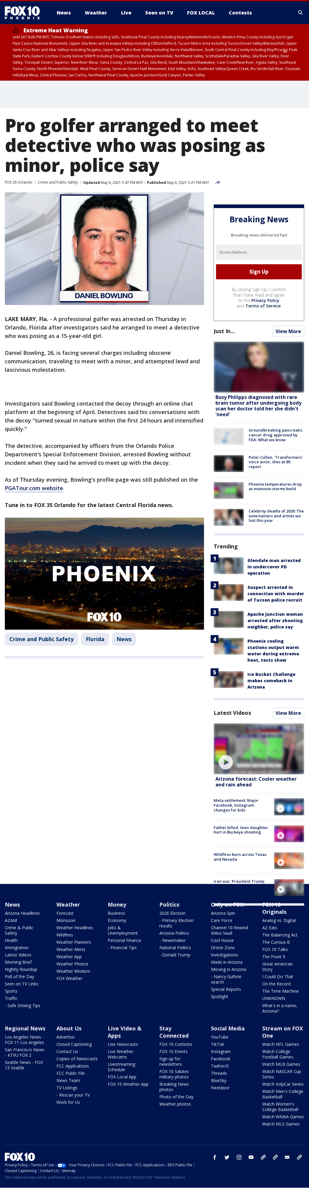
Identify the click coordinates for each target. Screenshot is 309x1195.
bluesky (275, 1157)
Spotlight (219, 996)
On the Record (276, 984)
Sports (11, 991)
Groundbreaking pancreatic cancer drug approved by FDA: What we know (276, 434)
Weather (68, 904)
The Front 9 (273, 956)
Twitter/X (220, 1066)
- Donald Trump (174, 955)
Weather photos (175, 1104)
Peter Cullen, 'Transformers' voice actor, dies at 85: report (276, 462)
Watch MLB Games (281, 1064)
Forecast (65, 913)
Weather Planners (73, 942)
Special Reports (226, 989)
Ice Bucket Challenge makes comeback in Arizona (271, 680)
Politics (169, 904)
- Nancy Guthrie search (226, 979)
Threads (219, 1073)
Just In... (224, 331)
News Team (68, 1080)
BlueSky (218, 1080)
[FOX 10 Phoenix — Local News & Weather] (25, 12)
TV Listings (67, 1088)
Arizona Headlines (22, 913)
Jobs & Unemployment (123, 930)
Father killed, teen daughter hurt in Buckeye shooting (241, 830)
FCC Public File (70, 1073)
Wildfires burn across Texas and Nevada (240, 857)
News (124, 639)
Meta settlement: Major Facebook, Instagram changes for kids (236, 805)
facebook (215, 1157)
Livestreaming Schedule (121, 1066)
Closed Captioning (74, 1044)
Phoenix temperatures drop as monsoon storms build (275, 486)
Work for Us (68, 1102)
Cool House (222, 940)
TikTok (217, 1044)
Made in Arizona (227, 962)
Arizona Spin (223, 913)
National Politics (175, 947)
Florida (95, 639)
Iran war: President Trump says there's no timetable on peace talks (240, 886)
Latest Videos (232, 712)
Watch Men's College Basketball (282, 1094)
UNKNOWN (273, 998)
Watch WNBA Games (283, 1117)
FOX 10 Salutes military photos (174, 1074)
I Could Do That (277, 976)
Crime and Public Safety (58, 182)
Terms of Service (263, 306)
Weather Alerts (70, 949)
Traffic (11, 998)
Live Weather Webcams (120, 1054)
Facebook (220, 1059)
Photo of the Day (176, 1097)
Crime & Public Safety (19, 930)
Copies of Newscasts (77, 1059)
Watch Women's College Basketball (280, 1106)
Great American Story (277, 966)
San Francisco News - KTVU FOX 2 (24, 1052)
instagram (239, 1157)
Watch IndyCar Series (283, 1084)
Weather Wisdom (73, 971)
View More (288, 331)
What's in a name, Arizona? (279, 1008)
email (287, 1157)
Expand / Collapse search (300, 12)
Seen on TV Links (21, 984)
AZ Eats (269, 927)
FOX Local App (122, 1077)
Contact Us (67, 1051)
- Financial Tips (122, 947)
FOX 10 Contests (175, 1044)
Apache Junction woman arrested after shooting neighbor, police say (275, 620)
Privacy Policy (265, 300)
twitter (227, 1157)
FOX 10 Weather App (128, 1084)
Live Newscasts (123, 1044)
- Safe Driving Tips (22, 1005)
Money (117, 904)
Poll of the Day (19, 976)
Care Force (221, 920)
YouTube (219, 1037)
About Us (68, 1028)
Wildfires (64, 935)
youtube (251, 1157)
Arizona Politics (174, 933)
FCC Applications (72, 1066)
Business (116, 913)
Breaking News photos (174, 1086)
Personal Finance (124, 940)
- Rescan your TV (73, 1095)
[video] (259, 748)
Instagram (221, 1051)
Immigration (17, 947)
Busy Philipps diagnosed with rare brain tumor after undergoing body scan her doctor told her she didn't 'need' (258, 406)
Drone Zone (223, 947)
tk (263, 1157)
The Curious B (276, 942)
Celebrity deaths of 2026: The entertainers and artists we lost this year (276, 515)
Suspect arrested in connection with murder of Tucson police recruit (275, 593)
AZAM (11, 920)
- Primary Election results (176, 923)
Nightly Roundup (21, 969)
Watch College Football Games (277, 1054)
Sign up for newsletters (170, 1061)
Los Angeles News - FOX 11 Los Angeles (24, 1039)
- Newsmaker (172, 940)
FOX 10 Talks (275, 949)
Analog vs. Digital (279, 920)
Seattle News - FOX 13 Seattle (24, 1065)
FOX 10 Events (173, 1051)
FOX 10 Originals (274, 908)
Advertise (65, 1037)
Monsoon (65, 920)
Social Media (228, 1028)
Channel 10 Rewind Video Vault (229, 930)
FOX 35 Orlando (18, 182)
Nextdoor (220, 1088)
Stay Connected (174, 1032)
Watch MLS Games (281, 1124)
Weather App (69, 956)
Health (11, 940)
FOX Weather (69, 978)
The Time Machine (280, 991)
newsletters (299, 1157)
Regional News (25, 1028)
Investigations (224, 955)
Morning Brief (18, 962)
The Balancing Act (280, 935)
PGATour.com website (34, 488)
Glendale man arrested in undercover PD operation (274, 566)
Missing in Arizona (228, 969)
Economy (117, 920)
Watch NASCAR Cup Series (281, 1074)
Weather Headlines (74, 927)
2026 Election (172, 913)
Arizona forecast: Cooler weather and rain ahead (256, 782)
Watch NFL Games (280, 1044)
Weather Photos (72, 964)
